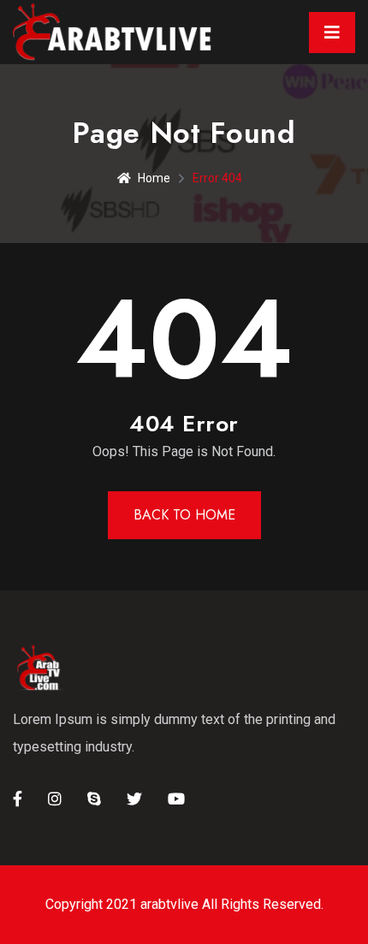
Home (154, 178)
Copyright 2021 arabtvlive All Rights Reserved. (184, 904)
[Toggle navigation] (332, 32)
